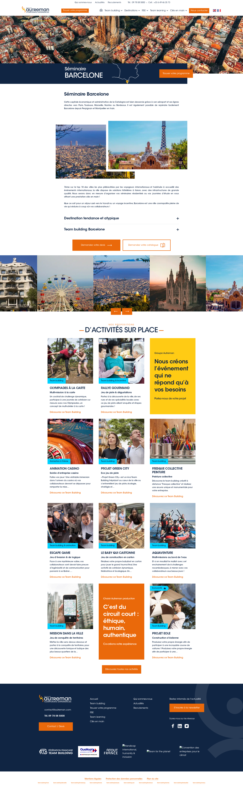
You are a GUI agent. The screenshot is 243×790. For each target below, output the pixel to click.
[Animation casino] (70, 458)
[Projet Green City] (121, 458)
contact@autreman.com (57, 710)
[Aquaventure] (172, 541)
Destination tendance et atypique (91, 218)
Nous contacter (199, 11)
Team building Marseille (60, 782)
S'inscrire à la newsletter (187, 708)
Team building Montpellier (181, 782)
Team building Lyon (129, 782)
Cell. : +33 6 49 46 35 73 (159, 3)
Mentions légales (93, 779)
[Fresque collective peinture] (172, 458)
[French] (219, 11)
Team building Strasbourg (78, 782)
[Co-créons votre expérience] (121, 622)
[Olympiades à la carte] (70, 376)
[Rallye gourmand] (121, 376)
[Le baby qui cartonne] (121, 541)
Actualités (99, 3)
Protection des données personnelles (124, 779)
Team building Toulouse (112, 782)
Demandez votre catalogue (143, 245)
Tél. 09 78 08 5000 (54, 716)
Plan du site (152, 779)
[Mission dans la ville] (70, 622)
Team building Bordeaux (146, 782)
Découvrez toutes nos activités (121, 669)
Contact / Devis (55, 726)
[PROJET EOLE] (172, 622)
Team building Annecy (199, 782)
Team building (113, 11)
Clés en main (177, 11)
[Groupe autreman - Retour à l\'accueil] (36, 11)
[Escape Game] (70, 541)
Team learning (158, 11)
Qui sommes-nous (83, 3)
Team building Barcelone (84, 229)
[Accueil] (101, 10)
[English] (215, 11)
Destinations (131, 11)
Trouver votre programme (75, 11)
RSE (144, 11)
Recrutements (114, 3)
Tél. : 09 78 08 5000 (136, 3)
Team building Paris (43, 782)
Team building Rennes (96, 782)
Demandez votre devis (93, 245)
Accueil (94, 699)
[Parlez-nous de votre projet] (172, 376)
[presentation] (116, 311)
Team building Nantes (163, 782)
